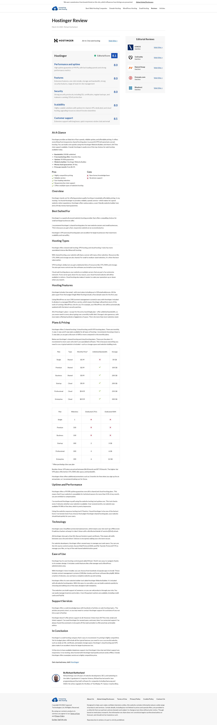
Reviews (154, 8)
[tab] (86, 40)
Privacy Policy (135, 699)
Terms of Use (122, 699)
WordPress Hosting (130, 8)
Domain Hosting (115, 8)
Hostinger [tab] (75, 662)
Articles (162, 8)
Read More (137, 48)
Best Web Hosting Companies (96, 8)
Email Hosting (144, 8)
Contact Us (160, 699)
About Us (90, 699)
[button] (144, 2)
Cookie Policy (148, 699)
